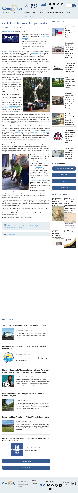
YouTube (51, 8)
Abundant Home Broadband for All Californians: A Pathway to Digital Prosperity (57, 202)
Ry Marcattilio (21, 330)
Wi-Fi (17, 227)
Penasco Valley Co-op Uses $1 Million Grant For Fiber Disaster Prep (70, 67)
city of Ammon (25, 385)
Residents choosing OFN (36, 180)
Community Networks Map (64, 168)
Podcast (64, 174)
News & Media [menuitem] (37, 13)
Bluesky (50, 4)
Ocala (10, 234)
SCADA (5, 226)
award (20, 227)
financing (34, 226)
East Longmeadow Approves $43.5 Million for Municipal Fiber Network (70, 82)
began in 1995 (6, 51)
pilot (31, 226)
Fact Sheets (64, 187)
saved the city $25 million (35, 53)
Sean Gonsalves (8, 31)
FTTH (9, 226)
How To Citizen (31, 381)
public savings (7, 227)
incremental (26, 226)
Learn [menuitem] (67, 13)
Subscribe (34, 483)
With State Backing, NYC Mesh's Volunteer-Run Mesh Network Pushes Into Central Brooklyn (69, 101)
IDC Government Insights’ (18, 132)
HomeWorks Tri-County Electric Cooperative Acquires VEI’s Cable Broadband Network (70, 136)
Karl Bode (20, 354)
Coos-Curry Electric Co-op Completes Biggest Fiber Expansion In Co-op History (69, 119)
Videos (64, 181)
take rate (13, 227)
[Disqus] (26, 258)
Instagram (58, 4)
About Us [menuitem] (26, 13)
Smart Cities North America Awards (40, 132)
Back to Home (26, 461)
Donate (44, 4)
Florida (14, 234)
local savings (40, 226)
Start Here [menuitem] (27, 17)
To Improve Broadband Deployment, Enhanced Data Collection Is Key (56, 233)
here (15, 214)
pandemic (20, 226)
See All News (26, 467)
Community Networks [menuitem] (54, 13)
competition (14, 226)
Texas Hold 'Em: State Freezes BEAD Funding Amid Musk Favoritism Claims (70, 32)
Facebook (54, 4)
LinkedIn (62, 4)
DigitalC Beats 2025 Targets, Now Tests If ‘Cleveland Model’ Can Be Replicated (69, 153)
